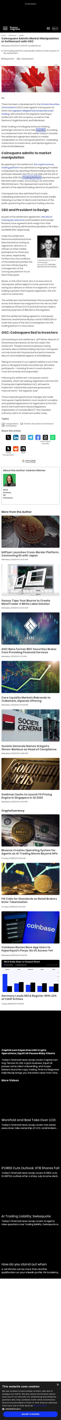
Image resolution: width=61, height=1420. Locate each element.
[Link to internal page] (9, 480)
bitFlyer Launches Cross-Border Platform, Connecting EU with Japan (30, 553)
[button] (30, 1408)
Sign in (55, 28)
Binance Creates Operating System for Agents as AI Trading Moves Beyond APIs (29, 851)
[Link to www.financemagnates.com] (30, 532)
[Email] (23, 437)
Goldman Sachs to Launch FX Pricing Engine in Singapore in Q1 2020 (26, 796)
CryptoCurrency (12, 35)
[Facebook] (38, 437)
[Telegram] (30, 437)
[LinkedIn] (15, 437)
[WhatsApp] (52, 437)
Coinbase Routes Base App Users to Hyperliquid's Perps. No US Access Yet (27, 948)
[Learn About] (45, 440)
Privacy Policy (40, 1405)
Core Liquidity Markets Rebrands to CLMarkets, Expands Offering (25, 699)
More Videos (10, 1080)
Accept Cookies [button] (31, 1414)
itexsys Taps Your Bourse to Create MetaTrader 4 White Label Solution (25, 602)
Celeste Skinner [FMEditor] (35, 46)
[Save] (23, 450)
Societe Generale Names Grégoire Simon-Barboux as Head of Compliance (29, 747)
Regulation (21, 35)
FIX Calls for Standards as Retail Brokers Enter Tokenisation (29, 900)
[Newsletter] (48, 28)
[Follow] (8, 451)
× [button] (58, 1385)
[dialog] (30, 1401)
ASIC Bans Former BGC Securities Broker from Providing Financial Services (29, 650)
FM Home (3, 35)
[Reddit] (15, 448)
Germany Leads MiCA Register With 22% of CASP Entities (29, 997)
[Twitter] (8, 437)
